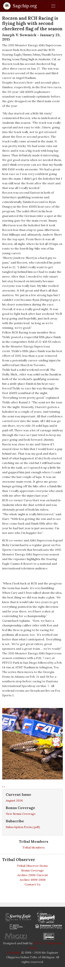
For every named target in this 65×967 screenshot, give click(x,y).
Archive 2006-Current (32, 875)
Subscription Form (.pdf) (23, 827)
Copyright (14, 952)
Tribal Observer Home (32, 866)
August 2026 (14, 800)
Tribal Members (34, 847)
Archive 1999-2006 (33, 879)
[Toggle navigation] (53, 6)
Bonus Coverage (32, 870)
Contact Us (32, 884)
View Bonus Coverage (21, 814)
